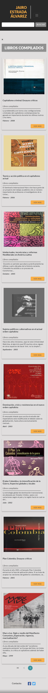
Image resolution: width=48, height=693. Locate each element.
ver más (38, 126)
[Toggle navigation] (37, 15)
